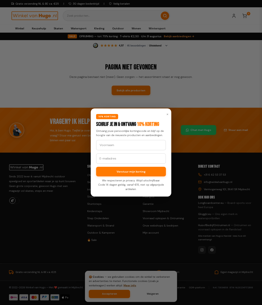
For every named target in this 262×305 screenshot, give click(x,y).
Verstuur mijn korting (131, 171)
